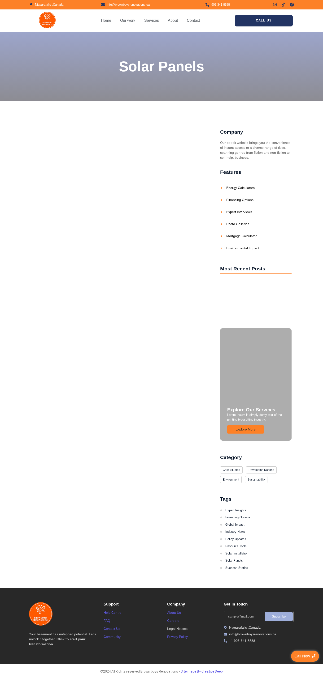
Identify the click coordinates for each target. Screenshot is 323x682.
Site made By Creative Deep (202, 671)
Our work (127, 20)
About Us (174, 612)
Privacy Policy (177, 637)
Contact (193, 20)
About (173, 20)
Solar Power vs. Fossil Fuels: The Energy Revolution (252, 306)
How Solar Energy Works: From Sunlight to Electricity (107, 179)
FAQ (107, 620)
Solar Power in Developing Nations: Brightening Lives (107, 138)
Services (151, 20)
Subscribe (279, 616)
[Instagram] (275, 5)
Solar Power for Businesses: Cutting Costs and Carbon (253, 285)
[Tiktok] (283, 5)
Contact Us (112, 629)
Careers (173, 620)
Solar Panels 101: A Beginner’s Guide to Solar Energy (107, 221)
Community (112, 637)
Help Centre (113, 612)
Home (106, 20)
